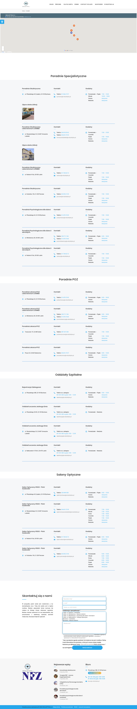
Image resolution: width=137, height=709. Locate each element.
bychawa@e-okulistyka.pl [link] (64, 96)
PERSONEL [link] (58, 4)
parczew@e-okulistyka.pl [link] (63, 196)
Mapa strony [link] (56, 707)
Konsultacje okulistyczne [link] (67, 670)
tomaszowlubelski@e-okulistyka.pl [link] (66, 137)
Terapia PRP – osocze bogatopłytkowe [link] (66, 676)
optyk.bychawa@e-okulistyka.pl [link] (65, 495)
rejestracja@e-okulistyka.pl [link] (64, 397)
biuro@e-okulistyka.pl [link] (93, 681)
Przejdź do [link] (12, 65)
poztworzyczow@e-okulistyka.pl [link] (65, 334)
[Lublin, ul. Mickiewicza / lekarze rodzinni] (84, 614)
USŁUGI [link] (51, 4)
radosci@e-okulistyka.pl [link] (63, 175)
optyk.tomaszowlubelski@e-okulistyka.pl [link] (68, 512)
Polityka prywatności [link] (67, 707)
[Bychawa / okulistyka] (84, 619)
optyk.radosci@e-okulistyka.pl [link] (65, 539)
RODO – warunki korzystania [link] (82, 707)
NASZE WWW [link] (99, 4)
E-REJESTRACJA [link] (109, 4)
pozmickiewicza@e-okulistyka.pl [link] (66, 241)
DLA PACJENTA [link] (68, 4)
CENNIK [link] (76, 4)
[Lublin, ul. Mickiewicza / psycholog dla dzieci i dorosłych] (84, 615)
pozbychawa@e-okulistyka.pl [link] (65, 217)
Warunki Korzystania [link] (87, 644)
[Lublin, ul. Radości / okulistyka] (84, 612)
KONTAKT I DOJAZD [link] (86, 4)
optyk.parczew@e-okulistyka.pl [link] (65, 556)
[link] (2, 22)
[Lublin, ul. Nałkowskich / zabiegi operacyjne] (84, 617)
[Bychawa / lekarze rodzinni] (84, 620)
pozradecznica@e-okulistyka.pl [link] (65, 355)
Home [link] (23, 11)
